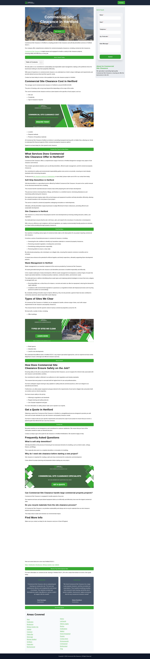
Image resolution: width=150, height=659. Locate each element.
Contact (121, 2)
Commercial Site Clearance (32, 51)
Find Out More (59, 229)
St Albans (29, 642)
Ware (26, 564)
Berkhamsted (63, 646)
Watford (62, 631)
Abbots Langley (64, 623)
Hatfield (57, 564)
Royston (62, 636)
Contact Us (59, 424)
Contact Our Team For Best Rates (59, 149)
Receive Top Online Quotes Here (59, 568)
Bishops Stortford (31, 639)
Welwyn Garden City (48, 564)
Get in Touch (59, 360)
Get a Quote (58, 31)
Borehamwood (31, 647)
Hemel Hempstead (65, 633)
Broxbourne (39, 564)
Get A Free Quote (59, 607)
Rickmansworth (64, 641)
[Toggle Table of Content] (40, 62)
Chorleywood (63, 643)
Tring (61, 648)
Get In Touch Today (59, 57)
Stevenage (30, 637)
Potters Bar (30, 634)
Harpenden (30, 644)
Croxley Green (64, 638)
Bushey (62, 626)
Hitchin (62, 618)
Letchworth (63, 621)
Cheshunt (29, 632)
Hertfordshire (63, 628)
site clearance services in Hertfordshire (44, 176)
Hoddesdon (32, 564)
